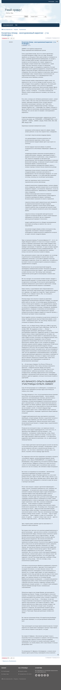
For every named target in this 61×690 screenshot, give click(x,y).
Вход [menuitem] (57, 1)
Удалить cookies (23, 671)
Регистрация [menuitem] (51, 1)
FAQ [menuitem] (16, 25)
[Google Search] (45, 17)
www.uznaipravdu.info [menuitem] (8, 25)
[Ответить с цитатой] (57, 41)
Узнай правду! (13, 10)
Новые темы (6, 674)
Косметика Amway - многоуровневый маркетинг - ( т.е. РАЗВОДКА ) (25, 34)
